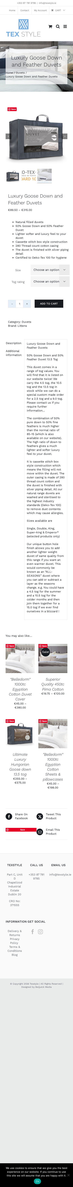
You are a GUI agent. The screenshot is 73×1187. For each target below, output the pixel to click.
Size (18, 270)
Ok (37, 1181)
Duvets (26, 322)
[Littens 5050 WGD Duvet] (36, 136)
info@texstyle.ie (47, 3)
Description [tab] (13, 343)
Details (20, 662)
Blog (15, 954)
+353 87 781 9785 (26, 3)
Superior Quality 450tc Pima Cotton (52, 684)
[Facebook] (32, 931)
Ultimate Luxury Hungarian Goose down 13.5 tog (20, 764)
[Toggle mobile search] (58, 26)
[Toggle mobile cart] (50, 26)
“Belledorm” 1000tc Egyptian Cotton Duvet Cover (20, 689)
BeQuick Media (43, 987)
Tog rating (18, 282)
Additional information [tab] (14, 353)
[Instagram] (40, 931)
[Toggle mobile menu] (65, 26)
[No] (68, 1175)
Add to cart (49, 303)
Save (13, 109)
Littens (22, 325)
